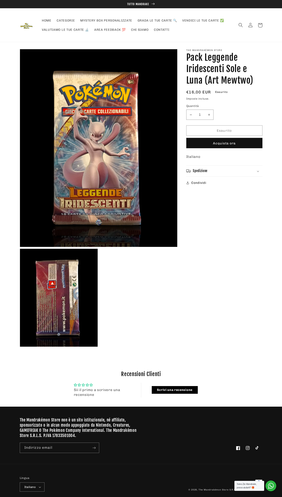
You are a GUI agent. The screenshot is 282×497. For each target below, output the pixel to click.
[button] (241, 25)
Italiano (30, 487)
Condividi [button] (198, 183)
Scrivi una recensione (174, 390)
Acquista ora (224, 143)
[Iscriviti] (94, 448)
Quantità (192, 106)
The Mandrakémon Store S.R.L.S (218, 489)
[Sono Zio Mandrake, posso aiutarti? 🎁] (271, 485)
